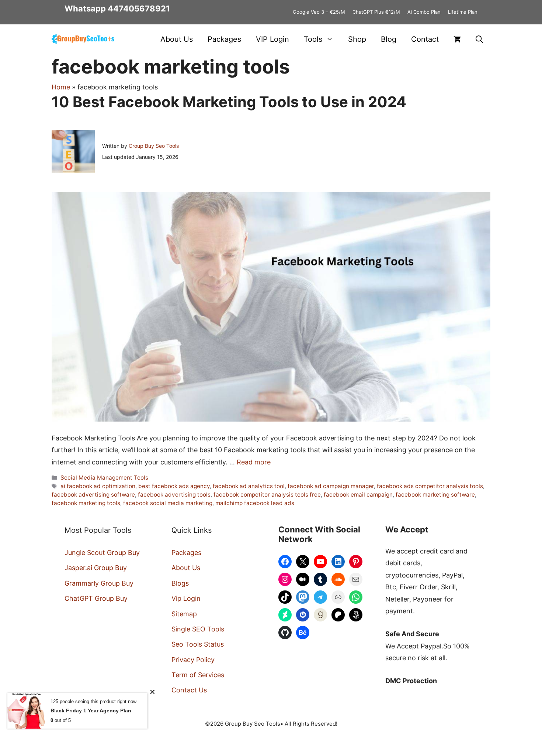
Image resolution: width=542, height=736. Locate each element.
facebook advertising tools (174, 494)
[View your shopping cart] (457, 39)
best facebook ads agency (174, 486)
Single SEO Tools (197, 629)
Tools (313, 39)
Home (61, 87)
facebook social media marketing (167, 503)
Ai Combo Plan (424, 12)
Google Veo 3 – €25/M (319, 12)
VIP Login (272, 39)
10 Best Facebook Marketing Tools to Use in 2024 (229, 102)
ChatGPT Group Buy (96, 598)
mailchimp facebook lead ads (254, 503)
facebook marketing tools (86, 503)
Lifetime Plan (462, 12)
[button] (479, 39)
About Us (176, 39)
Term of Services (197, 675)
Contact (425, 39)
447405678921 (139, 8)
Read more (254, 462)
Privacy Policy (193, 660)
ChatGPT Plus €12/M (376, 12)
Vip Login (186, 598)
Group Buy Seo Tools (154, 146)
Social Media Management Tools (104, 477)
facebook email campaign (358, 494)
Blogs (180, 583)
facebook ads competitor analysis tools (430, 486)
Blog (388, 39)
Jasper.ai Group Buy (96, 568)
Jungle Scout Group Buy (102, 552)
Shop (357, 39)
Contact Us (189, 690)
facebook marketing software (435, 494)
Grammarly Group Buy (99, 583)
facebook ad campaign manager (331, 486)
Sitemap (184, 614)
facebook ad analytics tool (249, 486)
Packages (224, 39)
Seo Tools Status (197, 644)
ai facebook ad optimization (97, 486)
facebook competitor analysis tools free (267, 494)
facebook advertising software (93, 494)
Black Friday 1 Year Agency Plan (91, 710)
